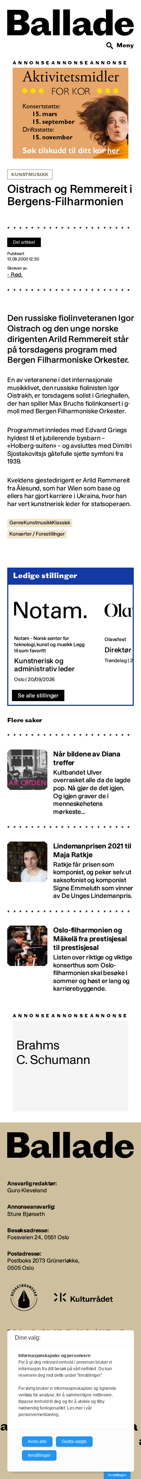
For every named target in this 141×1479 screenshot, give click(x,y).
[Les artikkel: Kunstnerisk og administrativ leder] (53, 637)
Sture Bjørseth (26, 1213)
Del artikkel (24, 242)
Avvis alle (37, 1441)
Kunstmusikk (29, 174)
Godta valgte (74, 1441)
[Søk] (110, 45)
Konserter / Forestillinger (37, 534)
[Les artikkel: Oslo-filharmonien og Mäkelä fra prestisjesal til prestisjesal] (70, 956)
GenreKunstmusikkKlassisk (39, 523)
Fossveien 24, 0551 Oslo (38, 1237)
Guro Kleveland (27, 1190)
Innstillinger (117, 1475)
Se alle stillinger (38, 695)
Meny (125, 45)
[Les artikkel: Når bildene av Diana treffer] (70, 779)
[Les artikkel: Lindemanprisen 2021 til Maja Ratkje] (70, 867)
